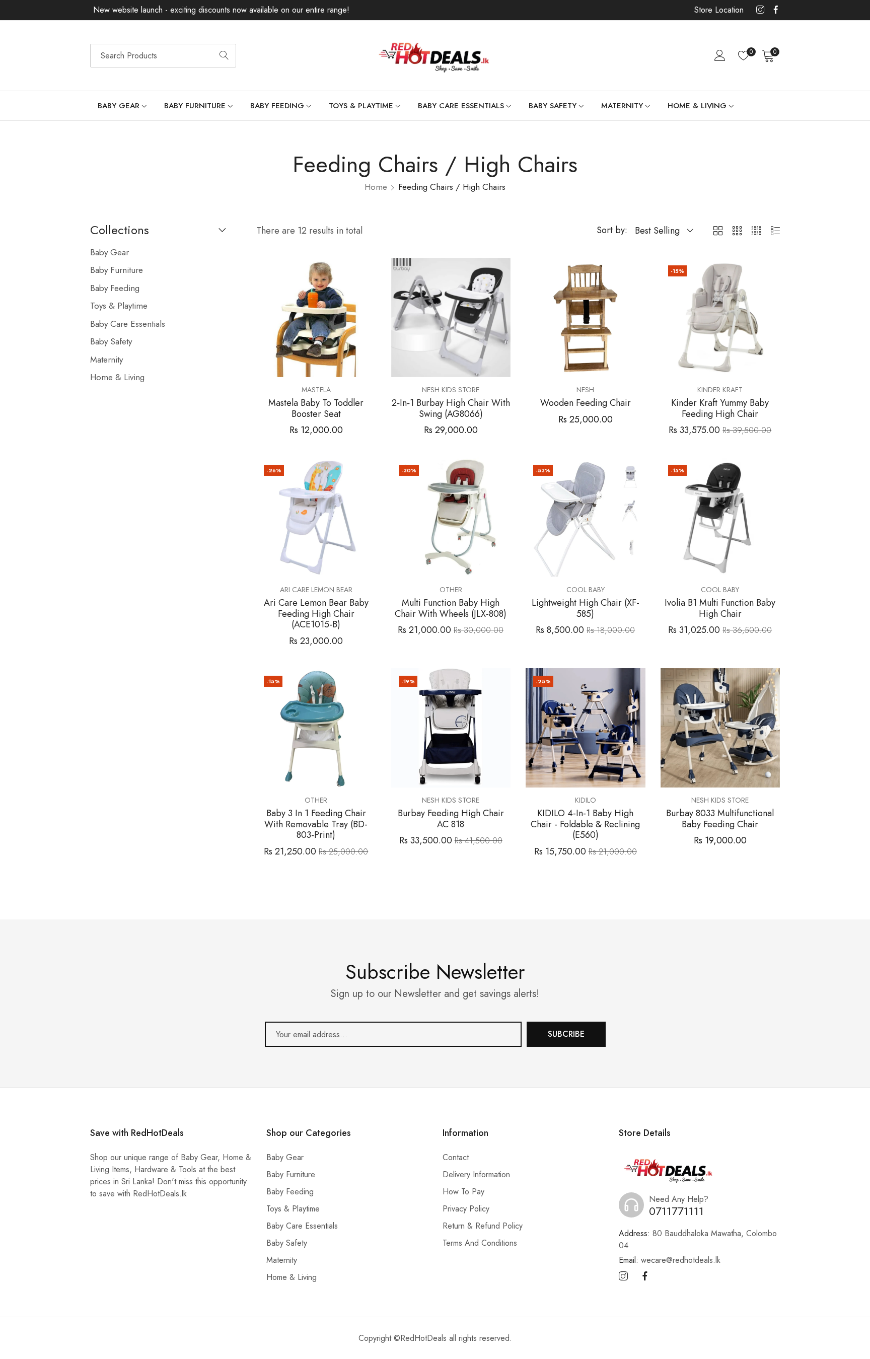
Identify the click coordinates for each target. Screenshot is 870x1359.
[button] (366, 272)
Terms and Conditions (480, 1243)
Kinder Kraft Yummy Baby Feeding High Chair (720, 408)
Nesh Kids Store (450, 390)
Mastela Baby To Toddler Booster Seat (316, 408)
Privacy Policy (466, 1208)
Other (451, 590)
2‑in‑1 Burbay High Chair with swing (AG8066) (451, 408)
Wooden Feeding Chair (585, 403)
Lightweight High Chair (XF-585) (585, 608)
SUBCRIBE (566, 1034)
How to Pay (463, 1191)
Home (376, 187)
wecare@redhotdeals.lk (669, 1260)
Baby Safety (286, 1243)
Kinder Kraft (720, 390)
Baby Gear (285, 1157)
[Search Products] (224, 55)
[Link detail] (760, 10)
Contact (456, 1157)
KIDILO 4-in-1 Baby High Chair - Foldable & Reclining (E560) (585, 824)
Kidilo (585, 800)
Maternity (281, 1260)
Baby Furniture (290, 1174)
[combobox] (163, 55)
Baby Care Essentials (302, 1226)
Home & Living (291, 1277)
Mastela (316, 390)
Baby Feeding (290, 1191)
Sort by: (612, 230)
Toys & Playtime (293, 1208)
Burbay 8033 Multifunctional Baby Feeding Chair (720, 819)
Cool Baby (585, 590)
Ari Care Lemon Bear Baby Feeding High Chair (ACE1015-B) (316, 614)
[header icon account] (720, 55)
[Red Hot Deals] (435, 55)
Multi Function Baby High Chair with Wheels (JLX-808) (450, 608)
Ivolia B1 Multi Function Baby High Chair (720, 608)
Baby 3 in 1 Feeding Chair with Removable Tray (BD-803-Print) (316, 824)
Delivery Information (476, 1174)
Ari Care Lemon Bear (316, 590)
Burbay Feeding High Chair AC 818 (451, 819)
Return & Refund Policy (483, 1226)
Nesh (585, 390)
